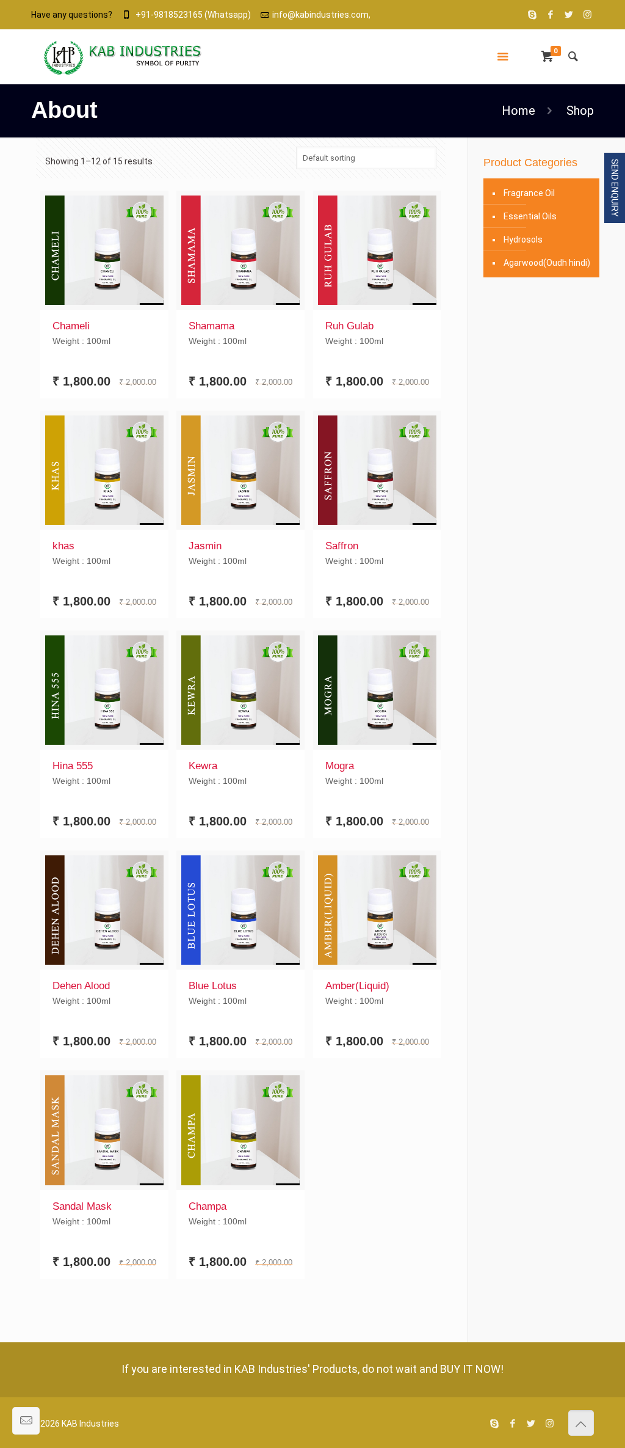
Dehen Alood (81, 986)
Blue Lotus (213, 986)
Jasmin (205, 546)
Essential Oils (530, 216)
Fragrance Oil (529, 193)
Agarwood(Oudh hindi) (547, 263)
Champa (207, 1206)
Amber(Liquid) (357, 986)
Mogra (339, 766)
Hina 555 (72, 766)
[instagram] (587, 14)
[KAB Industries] (123, 56)
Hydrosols (523, 239)
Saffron (341, 546)
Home (518, 110)
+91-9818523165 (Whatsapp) (193, 15)
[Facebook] (550, 14)
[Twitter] (569, 14)
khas (63, 546)
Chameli (71, 326)
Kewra (203, 766)
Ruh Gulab (349, 326)
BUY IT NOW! (472, 1368)
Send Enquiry (615, 188)
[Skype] (532, 14)
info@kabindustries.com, (321, 15)
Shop (580, 110)
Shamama (211, 326)
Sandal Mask (82, 1206)
